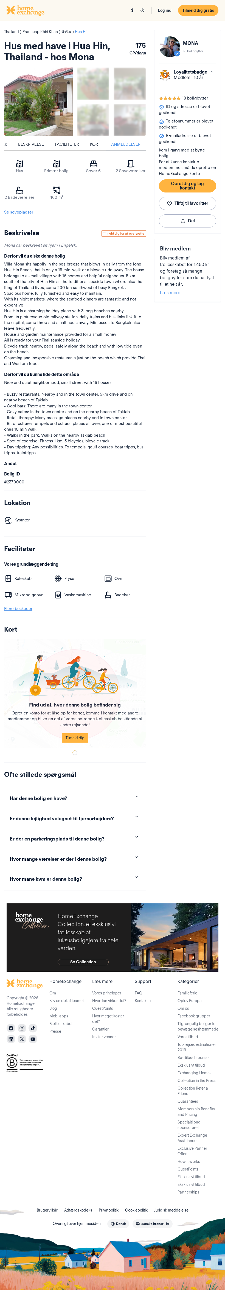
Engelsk (68, 245)
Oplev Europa (190, 1001)
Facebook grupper (194, 1016)
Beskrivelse (31, 144)
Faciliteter (67, 144)
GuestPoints (102, 1008)
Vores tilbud (188, 1037)
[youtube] (33, 1039)
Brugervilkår (47, 1210)
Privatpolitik (109, 1210)
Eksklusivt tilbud (191, 1065)
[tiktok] (33, 1028)
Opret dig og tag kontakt (187, 186)
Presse (55, 1031)
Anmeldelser (125, 144)
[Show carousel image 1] (93, 84)
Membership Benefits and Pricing (196, 1112)
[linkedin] (11, 1039)
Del (191, 220)
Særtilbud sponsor (194, 1057)
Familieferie (187, 993)
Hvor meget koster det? (108, 1019)
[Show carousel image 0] (38, 102)
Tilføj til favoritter (191, 203)
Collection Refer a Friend (193, 1091)
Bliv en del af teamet (66, 1001)
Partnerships (188, 1192)
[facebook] (11, 1028)
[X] (22, 1039)
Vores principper (106, 993)
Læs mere (170, 292)
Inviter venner (104, 1037)
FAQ (138, 993)
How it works (189, 1161)
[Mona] (170, 47)
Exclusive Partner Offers (192, 1151)
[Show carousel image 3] (93, 120)
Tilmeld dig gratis (198, 10)
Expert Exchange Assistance (192, 1138)
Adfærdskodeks (78, 1210)
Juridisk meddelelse (171, 1210)
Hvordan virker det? (109, 1001)
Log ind (164, 10)
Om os (183, 1008)
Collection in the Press (197, 1080)
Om (52, 993)
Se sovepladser (18, 212)
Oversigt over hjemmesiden (77, 1223)
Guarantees (188, 1101)
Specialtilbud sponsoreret (189, 1125)
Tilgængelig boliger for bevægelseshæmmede (198, 1026)
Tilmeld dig (75, 738)
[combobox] (118, 1223)
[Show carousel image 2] (130, 84)
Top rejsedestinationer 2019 (197, 1047)
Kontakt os (144, 1001)
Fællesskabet (60, 1024)
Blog (53, 1008)
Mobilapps (58, 1016)
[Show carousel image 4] (130, 120)
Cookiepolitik (136, 1210)
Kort (95, 144)
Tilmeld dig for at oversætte (123, 233)
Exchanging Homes (195, 1073)
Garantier (100, 1029)
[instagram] (22, 1028)
